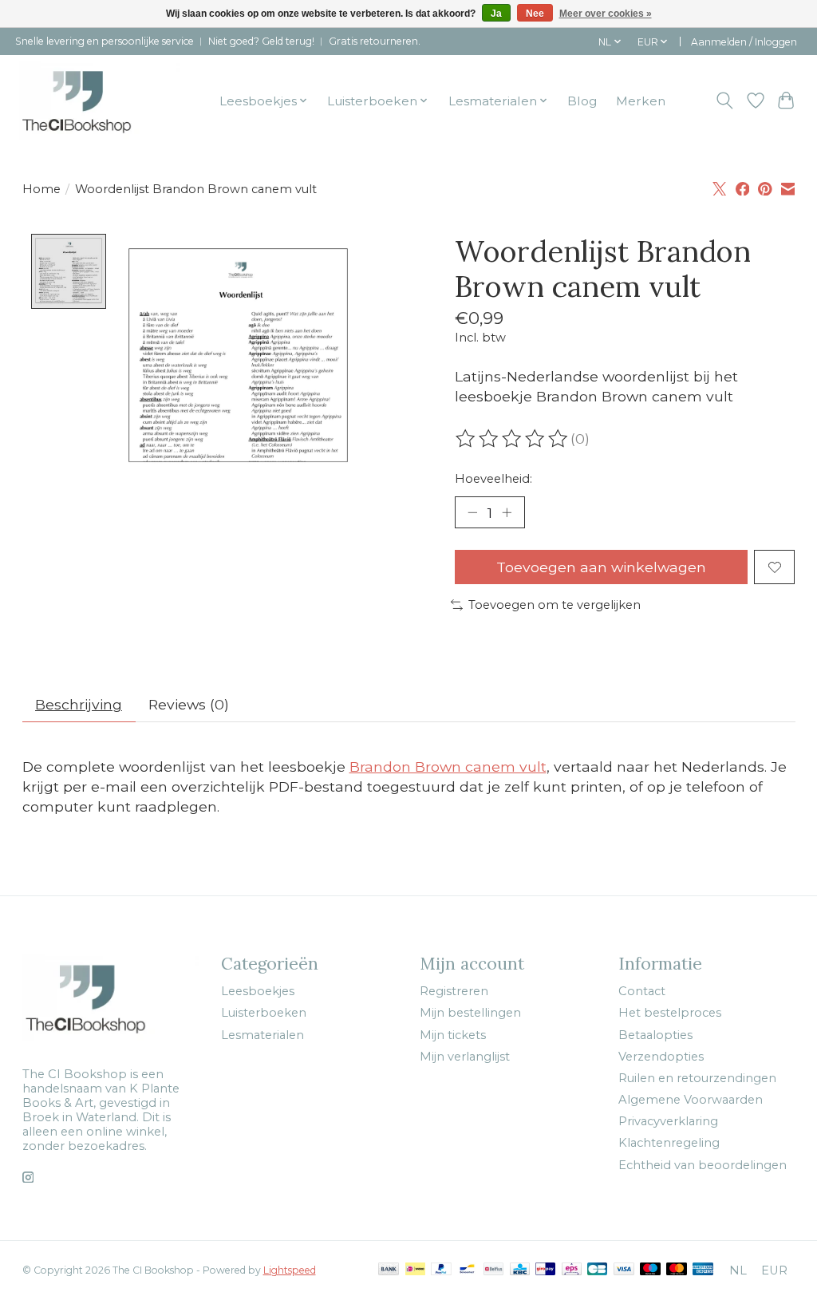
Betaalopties (655, 1035)
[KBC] (520, 1270)
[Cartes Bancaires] (597, 1270)
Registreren (454, 991)
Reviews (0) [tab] (188, 704)
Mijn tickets (453, 1035)
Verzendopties (661, 1056)
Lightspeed (289, 1270)
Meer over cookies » (605, 13)
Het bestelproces (669, 1013)
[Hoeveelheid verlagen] (472, 512)
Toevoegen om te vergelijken (554, 605)
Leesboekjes (257, 991)
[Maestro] (650, 1270)
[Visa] (624, 1270)
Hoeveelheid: (493, 479)
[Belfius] (493, 1270)
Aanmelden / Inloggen (744, 42)
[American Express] (703, 1270)
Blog (582, 101)
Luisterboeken (263, 1013)
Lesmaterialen (262, 1035)
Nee (535, 13)
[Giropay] (545, 1270)
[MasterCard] (676, 1270)
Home (41, 189)
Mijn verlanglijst (465, 1056)
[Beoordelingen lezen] (513, 439)
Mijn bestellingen (470, 1013)
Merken (640, 101)
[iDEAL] (415, 1270)
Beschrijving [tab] (78, 704)
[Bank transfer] (388, 1270)
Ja (496, 13)
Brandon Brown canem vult (448, 766)
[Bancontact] (467, 1270)
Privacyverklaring (668, 1121)
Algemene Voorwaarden (690, 1100)
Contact (641, 991)
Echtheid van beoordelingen (702, 1165)
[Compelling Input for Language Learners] (99, 100)
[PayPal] (441, 1270)
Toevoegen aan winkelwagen (601, 567)
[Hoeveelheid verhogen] (506, 512)
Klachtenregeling (669, 1143)
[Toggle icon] (724, 100)
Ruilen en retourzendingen (697, 1078)
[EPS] (572, 1270)
